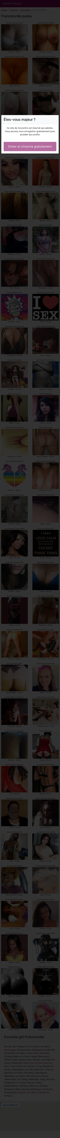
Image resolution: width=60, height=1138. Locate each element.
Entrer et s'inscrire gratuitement (30, 146)
